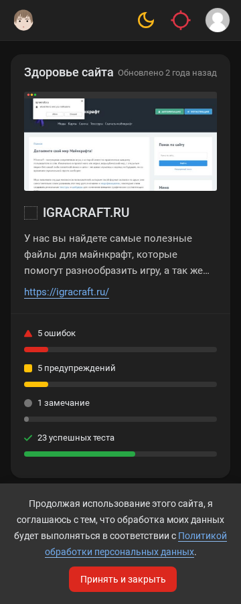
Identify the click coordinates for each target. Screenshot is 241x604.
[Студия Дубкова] (23, 20)
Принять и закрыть (123, 579)
